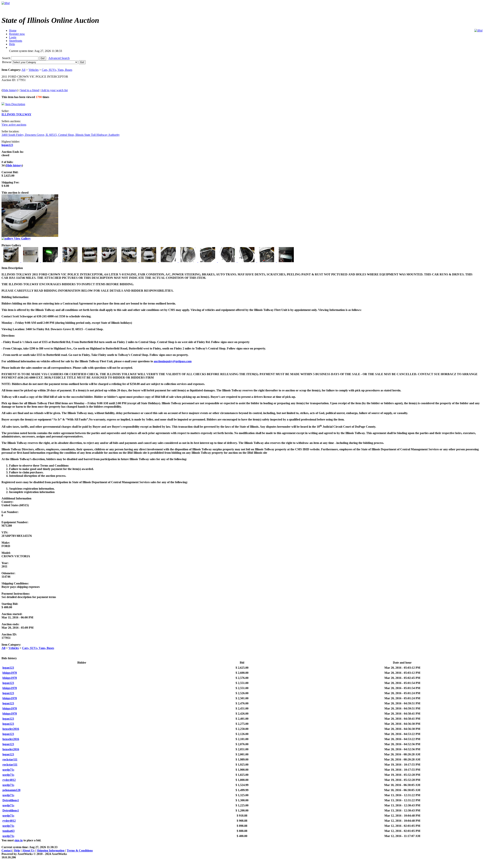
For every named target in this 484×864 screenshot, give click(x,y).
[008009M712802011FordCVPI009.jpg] (149, 261)
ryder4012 (9, 779)
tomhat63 (8, 830)
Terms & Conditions (80, 850)
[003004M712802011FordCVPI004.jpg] (50, 261)
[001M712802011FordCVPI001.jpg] (11, 261)
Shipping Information (50, 850)
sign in (18, 840)
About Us (28, 850)
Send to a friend (29, 90)
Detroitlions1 (10, 800)
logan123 (7, 145)
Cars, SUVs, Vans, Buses (57, 69)
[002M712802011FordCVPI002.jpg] (31, 261)
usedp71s (8, 769)
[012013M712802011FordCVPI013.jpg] (227, 261)
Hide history (9, 90)
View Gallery (22, 238)
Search (6, 58)
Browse (7, 62)
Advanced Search (59, 58)
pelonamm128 (11, 790)
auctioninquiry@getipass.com (173, 361)
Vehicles (34, 69)
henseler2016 (10, 728)
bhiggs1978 (9, 672)
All (23, 69)
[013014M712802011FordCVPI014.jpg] (247, 261)
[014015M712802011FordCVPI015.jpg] (267, 261)
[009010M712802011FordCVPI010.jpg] (168, 261)
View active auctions (14, 124)
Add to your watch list (54, 90)
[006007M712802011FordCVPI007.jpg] (109, 261)
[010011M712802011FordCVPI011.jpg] (188, 261)
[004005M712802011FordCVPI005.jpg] (70, 261)
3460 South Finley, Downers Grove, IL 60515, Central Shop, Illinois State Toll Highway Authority (61, 134)
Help (17, 850)
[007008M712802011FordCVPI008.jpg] (129, 261)
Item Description (15, 104)
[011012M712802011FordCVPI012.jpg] (208, 261)
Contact (7, 850)
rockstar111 (9, 759)
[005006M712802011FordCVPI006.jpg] (90, 261)
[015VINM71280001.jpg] (286, 261)
